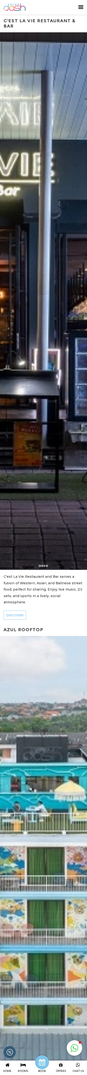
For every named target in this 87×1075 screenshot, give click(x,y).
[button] (74, 1048)
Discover (14, 615)
